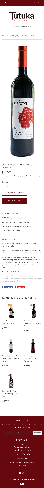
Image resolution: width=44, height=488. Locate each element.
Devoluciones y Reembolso (22, 450)
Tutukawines (15, 479)
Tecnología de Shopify (28, 479)
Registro (37, 433)
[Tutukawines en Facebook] (19, 473)
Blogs (22, 444)
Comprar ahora (14, 201)
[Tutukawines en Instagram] (23, 473)
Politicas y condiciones (22, 447)
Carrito (39, 3)
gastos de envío (10, 176)
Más (6, 3)
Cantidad (5, 182)
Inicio (3, 36)
